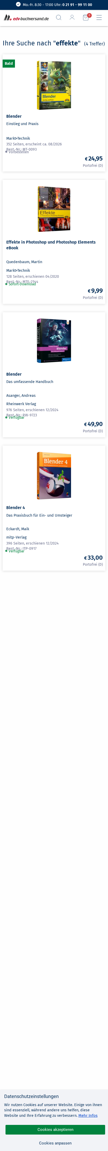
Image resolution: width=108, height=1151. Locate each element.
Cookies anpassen (55, 1143)
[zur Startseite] (25, 17)
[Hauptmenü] (101, 17)
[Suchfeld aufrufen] (61, 17)
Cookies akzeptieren (55, 1129)
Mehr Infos (88, 1115)
